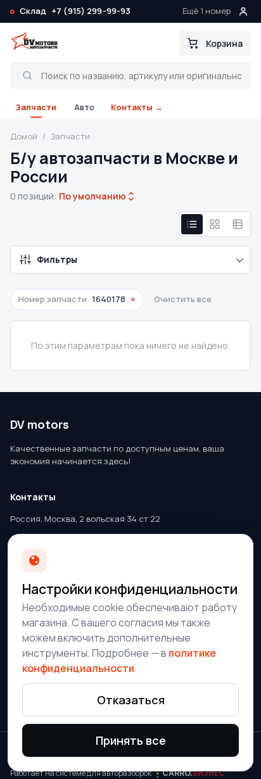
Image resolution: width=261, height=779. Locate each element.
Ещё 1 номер (206, 10)
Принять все (131, 740)
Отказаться (131, 699)
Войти (243, 11)
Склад (33, 10)
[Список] (192, 224)
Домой (23, 136)
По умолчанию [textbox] (91, 196)
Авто (84, 107)
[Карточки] (215, 224)
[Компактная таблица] (237, 224)
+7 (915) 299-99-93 (90, 10)
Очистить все (183, 299)
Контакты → (137, 107)
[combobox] (92, 196)
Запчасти (35, 107)
